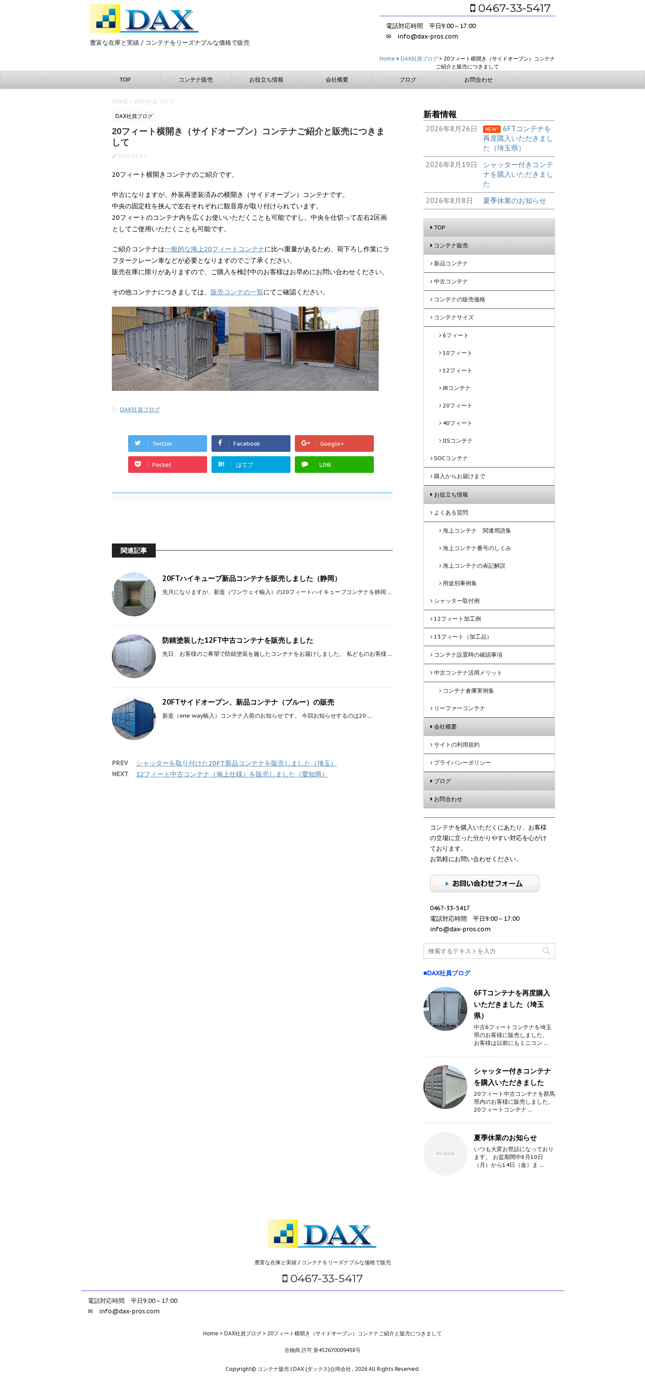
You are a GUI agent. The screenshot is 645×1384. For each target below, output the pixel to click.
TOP (125, 79)
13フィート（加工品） (463, 636)
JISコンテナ (458, 440)
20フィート (458, 405)
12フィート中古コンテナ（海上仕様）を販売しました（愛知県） (232, 774)
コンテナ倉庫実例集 (468, 690)
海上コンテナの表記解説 (474, 565)
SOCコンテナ (451, 458)
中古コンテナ (451, 281)
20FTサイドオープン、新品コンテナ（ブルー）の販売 (248, 701)
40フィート (458, 423)
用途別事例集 (460, 583)
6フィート (456, 335)
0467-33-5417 (513, 7)
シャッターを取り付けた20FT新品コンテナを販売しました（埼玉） (236, 763)
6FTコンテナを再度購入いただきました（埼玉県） (512, 1004)
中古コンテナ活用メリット (468, 672)
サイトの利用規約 (457, 744)
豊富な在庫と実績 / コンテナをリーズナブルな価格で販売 (322, 1262)
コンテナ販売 (196, 79)
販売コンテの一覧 (237, 292)
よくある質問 (451, 512)
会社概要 (337, 79)
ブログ (407, 79)
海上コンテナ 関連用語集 (477, 530)
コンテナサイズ (454, 317)
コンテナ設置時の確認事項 (468, 654)
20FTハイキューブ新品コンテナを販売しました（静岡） (251, 578)
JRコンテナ (457, 388)
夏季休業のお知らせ (505, 1137)
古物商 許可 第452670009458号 (322, 1350)
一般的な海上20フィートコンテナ (215, 249)
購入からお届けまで (459, 476)
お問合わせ (478, 79)
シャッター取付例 (457, 600)
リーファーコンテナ (459, 708)
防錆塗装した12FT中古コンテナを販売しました (237, 640)
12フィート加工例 (457, 618)
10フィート (458, 353)
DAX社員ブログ (140, 409)
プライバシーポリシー (462, 762)
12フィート (458, 370)
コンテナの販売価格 (459, 299)
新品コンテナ (451, 263)
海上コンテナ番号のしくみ (477, 548)
